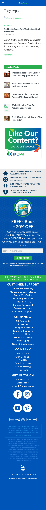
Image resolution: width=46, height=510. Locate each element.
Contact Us (23, 379)
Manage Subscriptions (23, 291)
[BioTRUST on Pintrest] (28, 408)
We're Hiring (23, 366)
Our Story (23, 353)
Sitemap (12, 478)
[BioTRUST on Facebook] (18, 395)
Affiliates (23, 382)
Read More (8, 55)
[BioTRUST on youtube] (18, 408)
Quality (23, 360)
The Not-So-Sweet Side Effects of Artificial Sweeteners (22, 30)
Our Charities (23, 363)
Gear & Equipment (23, 344)
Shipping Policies (23, 298)
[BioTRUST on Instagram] (28, 395)
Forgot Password (23, 305)
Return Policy (23, 301)
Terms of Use (32, 478)
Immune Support (23, 330)
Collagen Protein (23, 327)
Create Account (23, 308)
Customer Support (23, 311)
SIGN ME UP (23, 258)
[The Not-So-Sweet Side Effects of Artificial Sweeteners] (13, 18)
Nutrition (8, 25)
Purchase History (23, 288)
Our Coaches (23, 356)
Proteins (23, 324)
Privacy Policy (31, 265)
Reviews (23, 369)
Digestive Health (23, 334)
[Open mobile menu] (3, 3)
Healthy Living (23, 337)
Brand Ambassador (23, 386)
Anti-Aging (23, 340)
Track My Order (23, 295)
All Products (23, 321)
